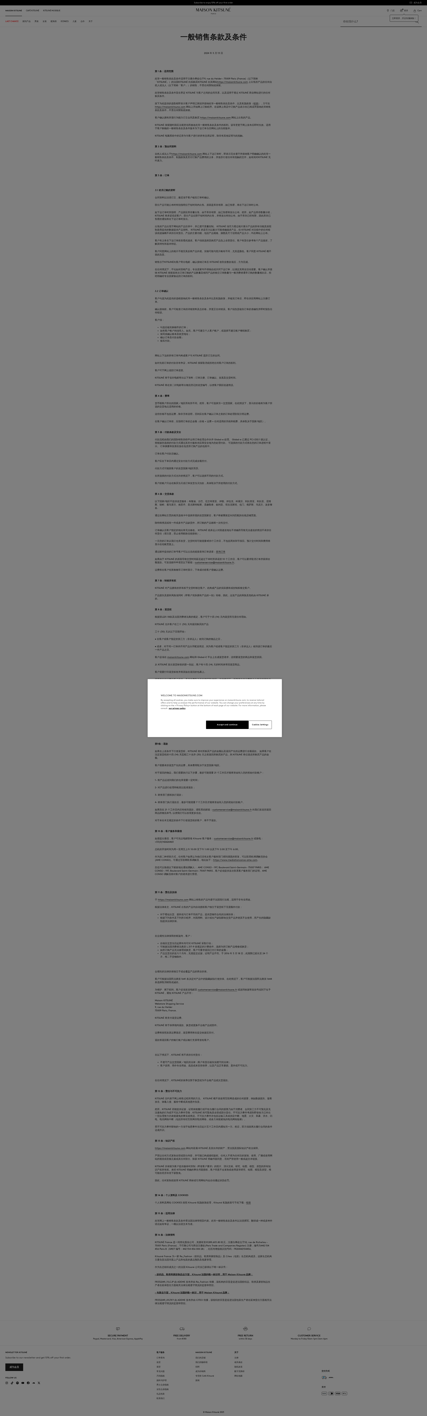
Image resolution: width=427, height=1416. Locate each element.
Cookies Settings (260, 724)
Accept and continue (227, 724)
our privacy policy (177, 708)
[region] (215, 708)
